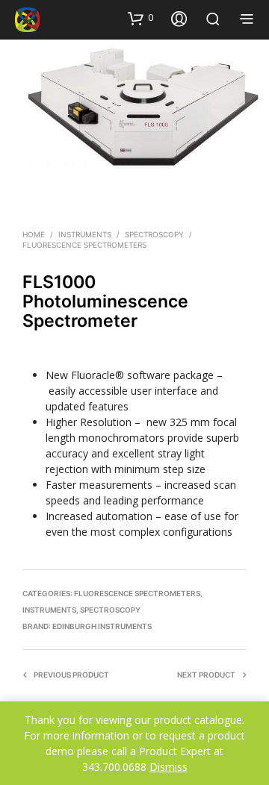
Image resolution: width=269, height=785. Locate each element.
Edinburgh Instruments (102, 626)
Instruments (84, 234)
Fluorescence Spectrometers (84, 244)
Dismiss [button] (168, 767)
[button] (140, 17)
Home (33, 234)
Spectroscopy (154, 234)
